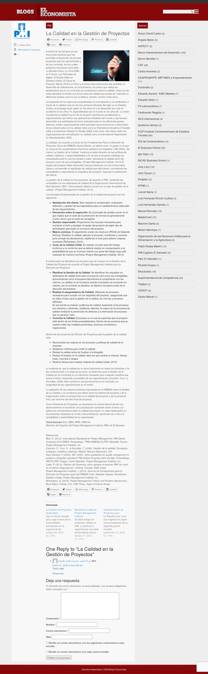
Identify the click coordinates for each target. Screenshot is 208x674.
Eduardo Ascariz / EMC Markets (156, 93)
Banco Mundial (146, 58)
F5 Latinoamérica (148, 106)
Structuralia (144, 271)
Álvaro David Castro (149, 33)
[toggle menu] (196, 11)
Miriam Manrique (147, 230)
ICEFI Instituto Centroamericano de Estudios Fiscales (163, 133)
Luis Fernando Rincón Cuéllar (155, 198)
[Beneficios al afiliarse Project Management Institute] (89, 524)
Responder (58, 573)
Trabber (142, 284)
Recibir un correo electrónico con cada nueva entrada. (79, 651)
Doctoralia (144, 87)
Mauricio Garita (147, 223)
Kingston (143, 179)
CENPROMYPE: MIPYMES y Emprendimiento (165, 77)
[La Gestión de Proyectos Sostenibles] (60, 522)
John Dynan (145, 173)
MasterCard (144, 217)
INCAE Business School (152, 160)
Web (48, 637)
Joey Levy (144, 167)
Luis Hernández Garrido (152, 204)
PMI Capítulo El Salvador (29, 49)
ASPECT (143, 46)
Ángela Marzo (146, 40)
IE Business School (149, 148)
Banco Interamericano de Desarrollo (159, 52)
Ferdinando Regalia (149, 112)
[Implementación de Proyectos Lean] (118, 522)
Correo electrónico (57, 630)
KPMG (142, 185)
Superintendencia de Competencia (158, 278)
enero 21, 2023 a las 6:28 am (67, 565)
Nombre (51, 624)
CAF (140, 65)
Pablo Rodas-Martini (150, 246)
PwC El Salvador (148, 259)
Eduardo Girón (146, 100)
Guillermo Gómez (148, 125)
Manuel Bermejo (147, 211)
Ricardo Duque (147, 265)
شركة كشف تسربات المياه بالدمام (74, 560)
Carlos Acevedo (147, 71)
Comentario (53, 618)
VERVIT (142, 290)
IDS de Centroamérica (151, 141)
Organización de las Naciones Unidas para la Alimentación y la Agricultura (164, 238)
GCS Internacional (148, 119)
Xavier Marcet (146, 296)
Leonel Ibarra (145, 192)
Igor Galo (143, 154)
